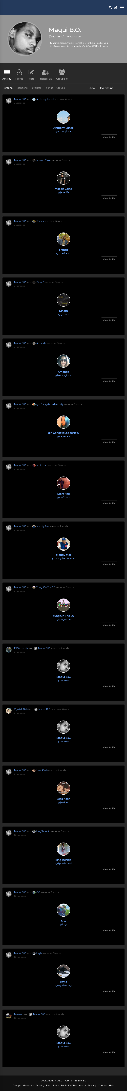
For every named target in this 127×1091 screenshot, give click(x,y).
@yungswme (64, 619)
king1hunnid (43, 831)
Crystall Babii (21, 709)
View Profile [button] (109, 137)
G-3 (38, 892)
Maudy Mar (42, 526)
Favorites (36, 88)
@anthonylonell (63, 131)
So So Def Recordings (73, 1085)
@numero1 (63, 680)
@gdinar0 (63, 314)
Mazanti (18, 1014)
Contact (102, 1085)
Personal (7, 88)
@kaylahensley (63, 985)
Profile (19, 78)
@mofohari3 (63, 497)
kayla (39, 953)
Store (56, 1085)
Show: (92, 88)
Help (111, 1085)
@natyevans (63, 436)
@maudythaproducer (63, 558)
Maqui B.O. (20, 99)
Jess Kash (42, 770)
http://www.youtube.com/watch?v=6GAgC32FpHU (75, 46)
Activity (6, 78)
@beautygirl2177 (63, 375)
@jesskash (63, 802)
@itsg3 (63, 924)
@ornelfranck (63, 253)
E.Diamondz (21, 648)
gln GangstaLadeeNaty (49, 404)
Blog (48, 1085)
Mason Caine (43, 160)
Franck (40, 221)
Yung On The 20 (45, 587)
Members (28, 1085)
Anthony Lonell (45, 99)
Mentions (22, 88)
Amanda (41, 343)
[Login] (115, 7)
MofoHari (41, 465)
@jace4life (63, 192)
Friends (45, 78)
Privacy (92, 1085)
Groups (62, 78)
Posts (30, 78)
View (105, 46)
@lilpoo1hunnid (63, 863)
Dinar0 (40, 282)
